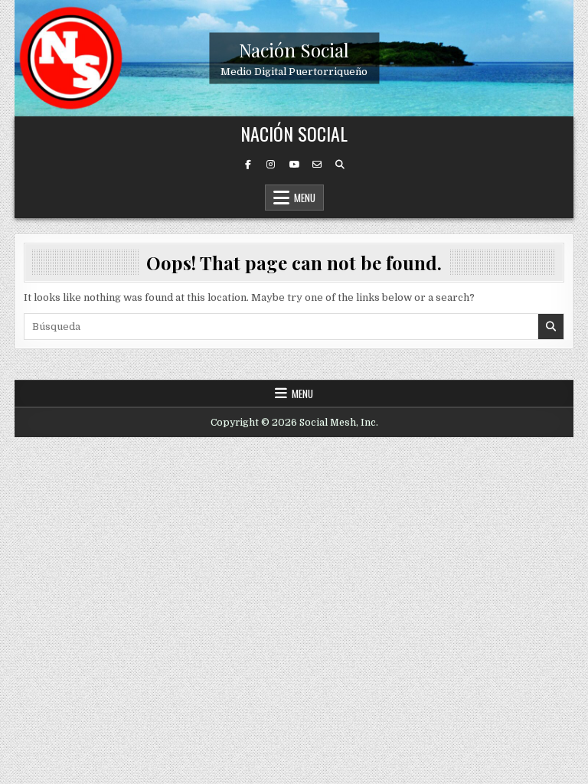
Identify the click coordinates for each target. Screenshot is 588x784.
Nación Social (294, 49)
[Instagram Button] (271, 165)
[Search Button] (340, 165)
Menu (304, 197)
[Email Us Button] (317, 165)
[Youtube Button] (294, 165)
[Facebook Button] (248, 165)
